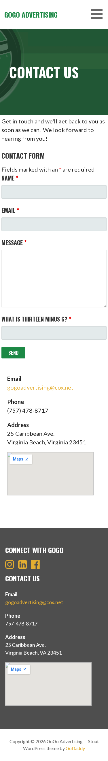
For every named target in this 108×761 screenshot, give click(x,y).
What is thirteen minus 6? (36, 319)
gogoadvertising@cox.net (40, 387)
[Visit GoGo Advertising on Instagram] (9, 566)
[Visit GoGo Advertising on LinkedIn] (22, 566)
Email (10, 210)
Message (13, 242)
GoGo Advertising (31, 14)
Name (9, 178)
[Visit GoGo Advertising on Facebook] (35, 566)
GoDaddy (75, 748)
